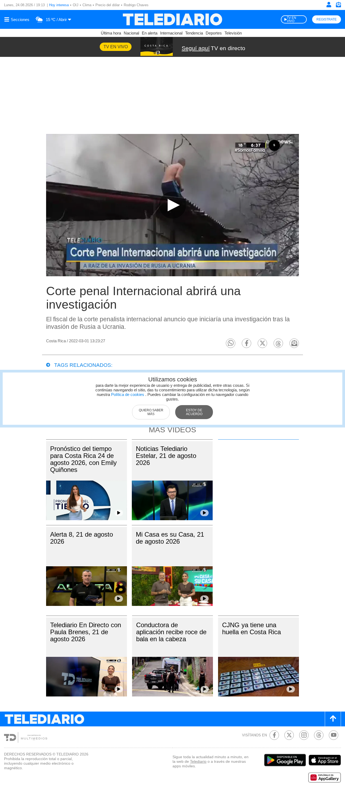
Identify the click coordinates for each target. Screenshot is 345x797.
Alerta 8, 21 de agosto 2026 (81, 538)
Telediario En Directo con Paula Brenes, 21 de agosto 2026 (85, 632)
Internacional (171, 33)
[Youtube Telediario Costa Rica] (333, 735)
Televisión (233, 33)
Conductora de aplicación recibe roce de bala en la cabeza (171, 632)
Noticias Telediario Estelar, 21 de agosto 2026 (166, 455)
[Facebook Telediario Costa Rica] (274, 735)
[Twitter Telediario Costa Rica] (289, 735)
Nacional (131, 33)
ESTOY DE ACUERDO (194, 412)
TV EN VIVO (291, 19)
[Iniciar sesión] (329, 4)
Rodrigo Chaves (136, 5)
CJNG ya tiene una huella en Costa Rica (251, 628)
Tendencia (194, 33)
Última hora (111, 33)
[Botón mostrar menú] (17, 19)
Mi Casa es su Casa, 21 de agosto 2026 (170, 538)
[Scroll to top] (333, 719)
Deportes (214, 33)
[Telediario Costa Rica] (172, 19)
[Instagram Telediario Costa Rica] (304, 735)
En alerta (149, 33)
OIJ (75, 5)
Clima (86, 5)
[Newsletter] (338, 6)
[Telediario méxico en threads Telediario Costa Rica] (318, 735)
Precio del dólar (107, 5)
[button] (230, 343)
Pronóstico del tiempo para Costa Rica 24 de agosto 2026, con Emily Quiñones (83, 459)
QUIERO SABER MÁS (151, 412)
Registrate (326, 19)
